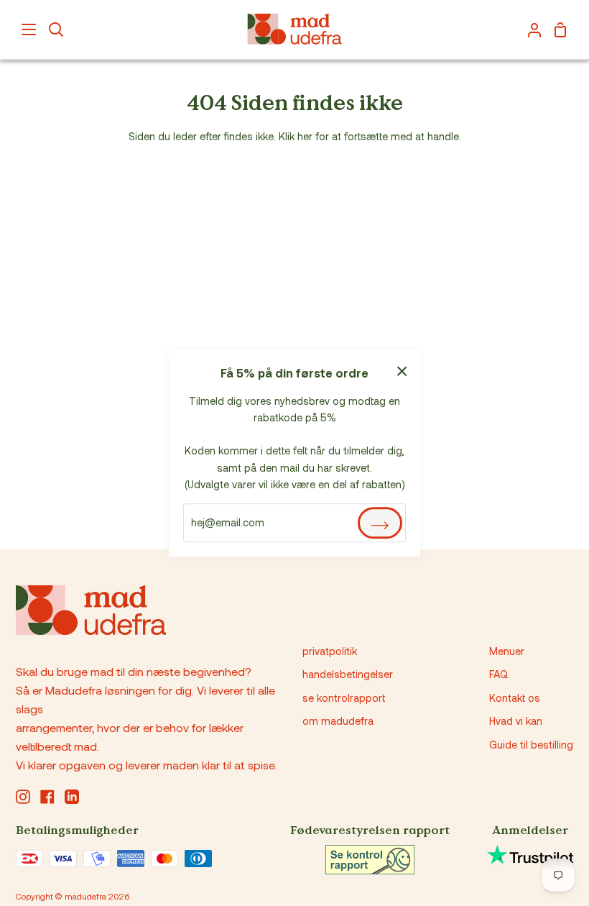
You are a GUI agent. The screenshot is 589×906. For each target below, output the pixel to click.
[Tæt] (402, 369)
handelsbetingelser (347, 674)
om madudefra (338, 721)
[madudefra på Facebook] (47, 797)
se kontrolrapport (343, 698)
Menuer (506, 651)
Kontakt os (514, 698)
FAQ (498, 674)
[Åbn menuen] (29, 29)
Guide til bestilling (531, 744)
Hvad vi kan (515, 721)
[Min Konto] (529, 29)
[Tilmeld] (380, 523)
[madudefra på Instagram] (23, 797)
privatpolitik (329, 651)
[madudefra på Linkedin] (72, 797)
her (304, 136)
